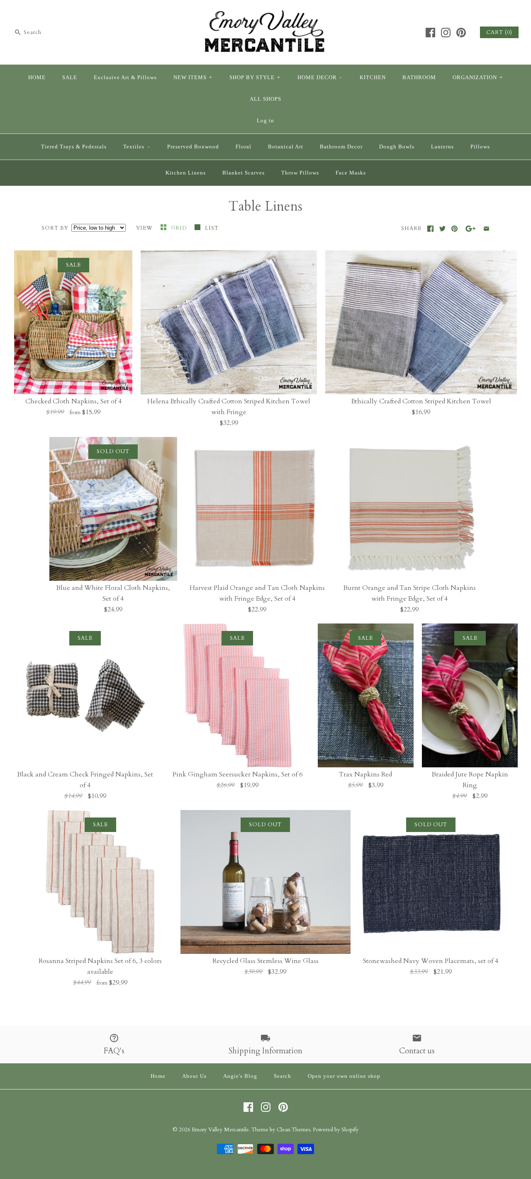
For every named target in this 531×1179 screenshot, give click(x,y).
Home (158, 1076)
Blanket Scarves (243, 173)
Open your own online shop (344, 1076)
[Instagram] (446, 32)
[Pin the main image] (454, 229)
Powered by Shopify (336, 1129)
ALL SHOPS (265, 99)
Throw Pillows (300, 173)
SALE (69, 77)
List (212, 228)
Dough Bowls (396, 147)
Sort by (54, 228)
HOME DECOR (319, 77)
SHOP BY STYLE (254, 77)
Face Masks (351, 173)
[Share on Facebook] (430, 229)
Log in (265, 121)
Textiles (136, 147)
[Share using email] (486, 229)
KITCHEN (373, 77)
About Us (194, 1076)
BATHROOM (419, 77)
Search (282, 1076)
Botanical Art (285, 147)
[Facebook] (430, 32)
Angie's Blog (240, 1076)
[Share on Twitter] (442, 229)
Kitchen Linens (186, 173)
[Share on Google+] (470, 229)
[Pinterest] (461, 32)
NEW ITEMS (192, 77)
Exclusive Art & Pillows (125, 77)
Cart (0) (499, 32)
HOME (37, 77)
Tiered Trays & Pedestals (74, 147)
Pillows (480, 147)
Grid (179, 228)
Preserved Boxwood (193, 147)
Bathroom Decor (341, 147)
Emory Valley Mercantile (220, 1129)
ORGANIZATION (478, 77)
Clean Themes (293, 1129)
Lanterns (442, 147)
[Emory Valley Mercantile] (265, 13)
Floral (243, 147)
